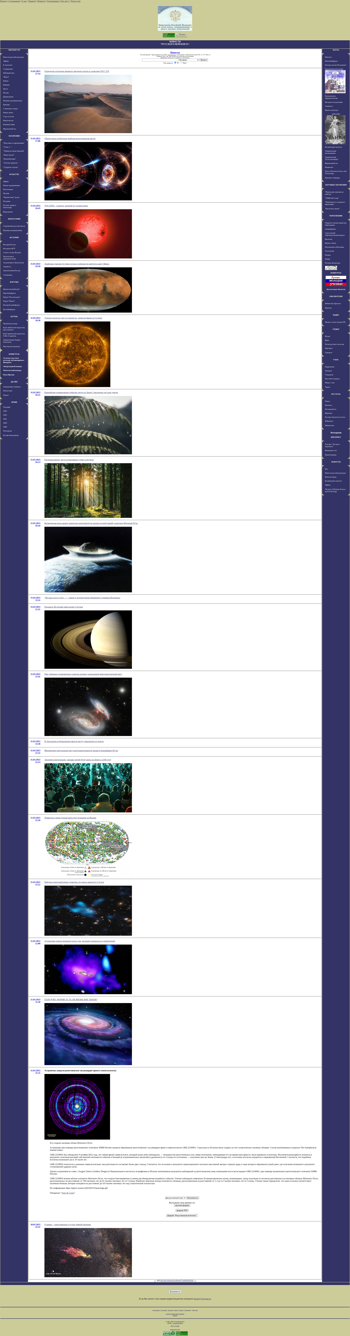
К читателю (7, 65)
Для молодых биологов (335, 289)
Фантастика (7, 391)
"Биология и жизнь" (332, 209)
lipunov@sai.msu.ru (202, 1299)
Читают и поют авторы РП (335, 322)
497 (180, 1280)
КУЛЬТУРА (14, 174)
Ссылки (181, 1310)
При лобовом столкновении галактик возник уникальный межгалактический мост (83, 674)
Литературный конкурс (12, 366)
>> (195, 1280)
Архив (176, 1310)
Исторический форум (11, 305)
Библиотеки (329, 425)
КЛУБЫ (14, 316)
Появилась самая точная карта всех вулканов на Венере (70, 818)
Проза (5, 89)
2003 (5, 411)
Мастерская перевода (11, 346)
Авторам (328, 371)
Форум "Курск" (9, 301)
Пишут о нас (330, 383)
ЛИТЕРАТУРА (14, 50)
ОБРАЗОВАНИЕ (336, 216)
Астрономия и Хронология (13, 263)
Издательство (8, 120)
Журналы (328, 413)
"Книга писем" (8, 155)
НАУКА (336, 50)
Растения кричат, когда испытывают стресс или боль (69, 460)
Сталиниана (7, 275)
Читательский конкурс (12, 370)
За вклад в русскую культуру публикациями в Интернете (13, 360)
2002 (5, 415)
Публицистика (8, 73)
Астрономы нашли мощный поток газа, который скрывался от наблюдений (79, 941)
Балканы (6, 85)
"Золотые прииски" (10, 163)
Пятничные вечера (10, 324)
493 (165, 1280)
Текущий (6, 407)
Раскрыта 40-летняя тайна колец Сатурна (63, 607)
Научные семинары (332, 178)
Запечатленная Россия (11, 271)
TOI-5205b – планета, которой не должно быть (66, 206)
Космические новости (333, 147)
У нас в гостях (8, 116)
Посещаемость (330, 409)
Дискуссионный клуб (11, 289)
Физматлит (329, 167)
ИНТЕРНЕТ (336, 437)
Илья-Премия (8, 375)
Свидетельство (171, 54)
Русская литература (332, 263)
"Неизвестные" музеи (11, 197)
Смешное (328, 353)
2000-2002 (336, 114)
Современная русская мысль (14, 226)
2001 (5, 419)
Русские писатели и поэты (335, 417)
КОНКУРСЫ (14, 354)
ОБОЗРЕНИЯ (14, 136)
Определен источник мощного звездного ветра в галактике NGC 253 (76, 71)
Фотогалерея (8, 189)
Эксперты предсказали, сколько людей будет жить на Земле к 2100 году (77, 760)
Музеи (327, 336)
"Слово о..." (7, 147)
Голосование (53, 1)
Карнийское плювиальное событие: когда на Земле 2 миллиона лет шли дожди (81, 392)
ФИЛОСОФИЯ (14, 219)
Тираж (327, 387)
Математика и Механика (334, 247)
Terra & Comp (68, 1193)
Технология (329, 251)
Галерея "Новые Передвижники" (175, 1314)
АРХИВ (14, 402)
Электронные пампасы (12, 387)
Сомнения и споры (10, 109)
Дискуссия (75, 1)
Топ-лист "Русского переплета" (332, 445)
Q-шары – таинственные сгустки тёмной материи (67, 1224)
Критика (6, 105)
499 (188, 1280)
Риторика (6, 201)
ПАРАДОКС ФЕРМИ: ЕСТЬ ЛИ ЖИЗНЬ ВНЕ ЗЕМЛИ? (70, 999)
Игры (327, 340)
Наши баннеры (330, 455)
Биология (328, 239)
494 (169, 1280)
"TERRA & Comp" (332, 198)
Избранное (329, 421)
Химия (327, 259)
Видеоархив (8, 212)
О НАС (336, 360)
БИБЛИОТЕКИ (335, 296)
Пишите (32, 1)
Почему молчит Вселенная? (335, 65)
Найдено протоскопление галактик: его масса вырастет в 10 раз (74, 882)
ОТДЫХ (336, 329)
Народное (329, 348)
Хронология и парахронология (9, 257)
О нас (24, 1)
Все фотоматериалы (11, 435)
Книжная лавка (9, 124)
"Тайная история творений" (13, 151)
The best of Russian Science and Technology (335, 490)
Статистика (187, 1310)
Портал (3, 1)
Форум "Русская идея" (11, 297)
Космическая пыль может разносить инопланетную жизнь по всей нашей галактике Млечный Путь (91, 523)
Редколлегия (329, 367)
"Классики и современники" (13, 143)
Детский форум (9, 309)
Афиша (6, 61)
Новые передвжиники (11, 185)
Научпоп (328, 308)
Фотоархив (7, 431)
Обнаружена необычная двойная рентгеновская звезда (69, 138)
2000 (5, 423)
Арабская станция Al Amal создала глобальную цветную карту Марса (76, 264)
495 (173, 1280)
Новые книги (8, 113)
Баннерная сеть (331, 450)
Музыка (6, 193)
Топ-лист (64, 1)
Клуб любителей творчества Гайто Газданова (14, 335)
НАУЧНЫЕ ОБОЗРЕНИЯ (336, 185)
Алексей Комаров (178, 1323)
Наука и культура (331, 110)
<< (155, 1280)
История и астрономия (333, 102)
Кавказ (5, 81)
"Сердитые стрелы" (10, 167)
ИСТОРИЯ (14, 237)
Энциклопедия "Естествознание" (332, 158)
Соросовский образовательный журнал (335, 234)
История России (9, 245)
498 (184, 1280)
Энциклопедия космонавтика (330, 152)
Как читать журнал (332, 379)
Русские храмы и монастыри (9, 206)
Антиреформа (330, 229)
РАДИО (336, 315)
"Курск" (6, 77)
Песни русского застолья (334, 344)
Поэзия (6, 93)
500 (191, 1280)
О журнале (329, 375)
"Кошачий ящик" (9, 159)
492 (162, 1280)
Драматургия (8, 97)
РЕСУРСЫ (335, 394)
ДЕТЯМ (14, 382)
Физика (328, 255)
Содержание (14, 1)
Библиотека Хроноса (333, 303)
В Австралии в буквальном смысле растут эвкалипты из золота (74, 741)
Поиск (327, 401)
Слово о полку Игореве (12, 252)
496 (177, 1280)
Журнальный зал (9, 129)
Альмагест (7, 267)
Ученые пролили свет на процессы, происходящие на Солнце (73, 318)
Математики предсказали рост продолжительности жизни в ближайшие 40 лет (81, 750)
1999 (5, 427)
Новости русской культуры (13, 57)
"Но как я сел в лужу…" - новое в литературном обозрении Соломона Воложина (82, 598)
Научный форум (9, 293)
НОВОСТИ (336, 462)
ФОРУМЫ (14, 282)
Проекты (328, 405)
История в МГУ (9, 249)
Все (326, 469)
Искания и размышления (12, 101)
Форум (5, 395)
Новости (41, 1)
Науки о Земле (330, 243)
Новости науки (330, 477)
